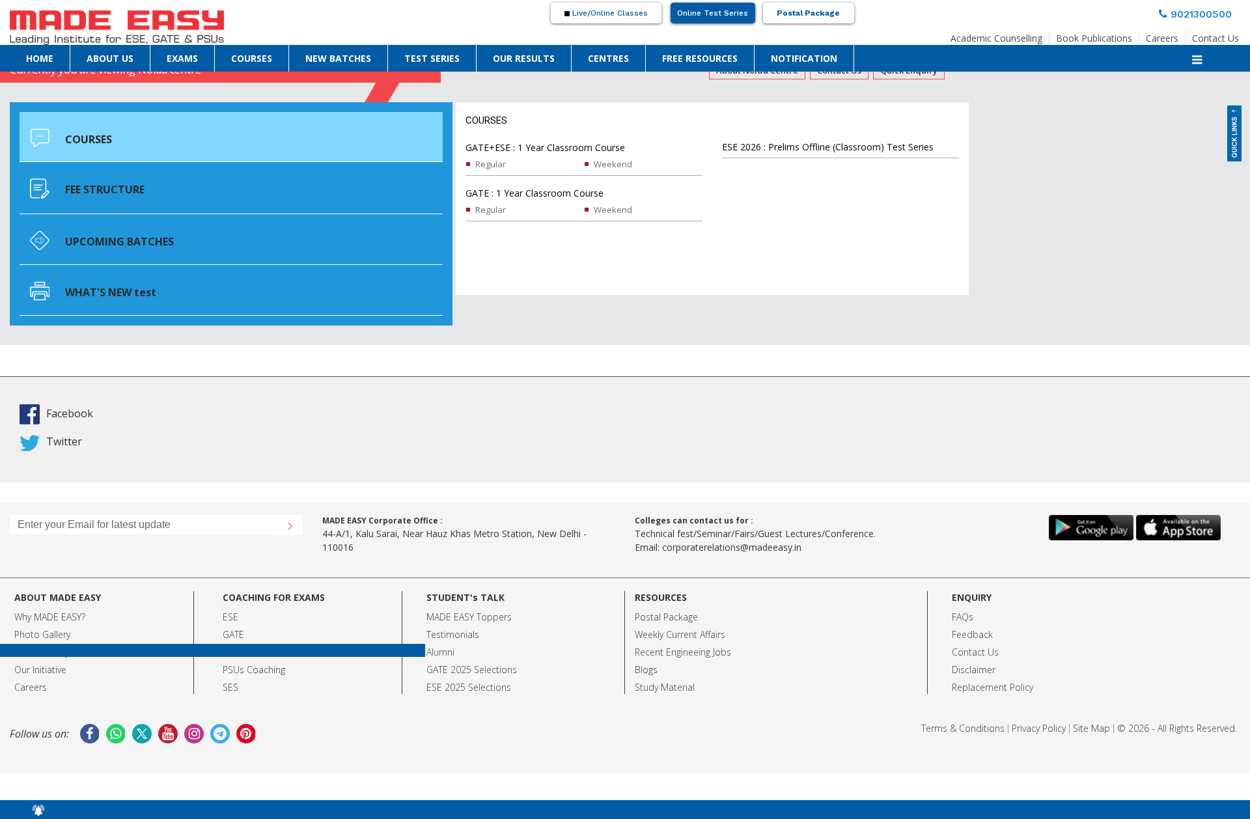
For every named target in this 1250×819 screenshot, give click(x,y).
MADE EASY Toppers (469, 583)
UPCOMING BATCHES (104, 200)
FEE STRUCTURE (94, 163)
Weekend (613, 164)
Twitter (79, 406)
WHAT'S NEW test (98, 236)
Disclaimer (973, 636)
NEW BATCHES (338, 57)
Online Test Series (712, 13)
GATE (233, 601)
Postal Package (808, 13)
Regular (490, 164)
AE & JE (237, 619)
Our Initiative (40, 636)
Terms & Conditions (963, 695)
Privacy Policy (1039, 695)
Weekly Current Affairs (680, 601)
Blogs (646, 636)
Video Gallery (41, 619)
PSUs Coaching (254, 636)
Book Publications (1094, 34)
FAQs (962, 583)
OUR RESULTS (524, 57)
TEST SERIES (432, 57)
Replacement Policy (992, 654)
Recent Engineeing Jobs (683, 619)
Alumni (440, 619)
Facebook (90, 379)
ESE (230, 583)
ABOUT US (110, 57)
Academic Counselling (996, 34)
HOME (39, 57)
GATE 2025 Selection (469, 636)
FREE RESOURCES (700, 57)
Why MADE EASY (47, 583)
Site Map (1091, 695)
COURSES (251, 57)
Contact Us (1215, 34)
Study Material (665, 654)
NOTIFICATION (804, 57)
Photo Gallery (42, 601)
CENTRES (608, 57)
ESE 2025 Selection (466, 654)
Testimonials (452, 601)
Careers (1162, 34)
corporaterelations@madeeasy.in (731, 514)
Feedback (972, 601)
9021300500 (1206, 12)
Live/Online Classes (609, 13)
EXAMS (182, 57)
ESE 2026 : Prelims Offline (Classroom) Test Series (828, 147)
